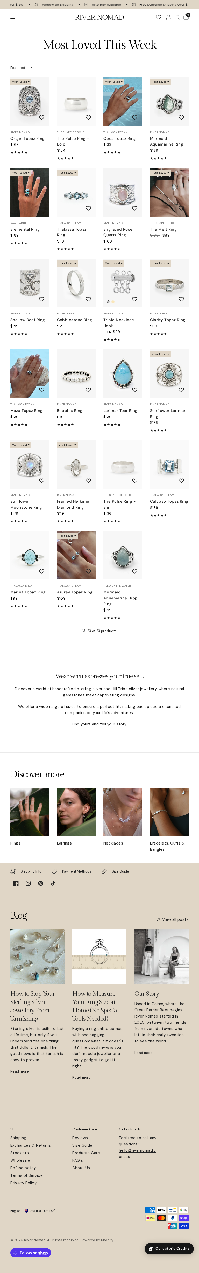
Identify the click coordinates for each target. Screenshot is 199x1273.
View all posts (175, 920)
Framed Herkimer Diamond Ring (74, 504)
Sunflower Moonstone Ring (26, 504)
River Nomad (20, 132)
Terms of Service (26, 1175)
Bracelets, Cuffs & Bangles (167, 846)
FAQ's (77, 1160)
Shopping (18, 1129)
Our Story (146, 994)
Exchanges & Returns (30, 1145)
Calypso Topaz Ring (169, 501)
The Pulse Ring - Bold (73, 141)
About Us (81, 1168)
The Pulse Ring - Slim (119, 504)
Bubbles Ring (70, 410)
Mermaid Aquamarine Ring (166, 141)
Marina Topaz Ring (28, 592)
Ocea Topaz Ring (119, 138)
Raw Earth (18, 223)
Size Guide (82, 1145)
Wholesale (20, 1160)
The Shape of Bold (71, 132)
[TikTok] (53, 883)
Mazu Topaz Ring (26, 410)
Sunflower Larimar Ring (168, 413)
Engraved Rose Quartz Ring (118, 232)
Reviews (80, 1137)
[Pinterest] (40, 883)
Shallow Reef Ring (27, 319)
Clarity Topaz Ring (168, 319)
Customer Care (84, 1129)
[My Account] (168, 17)
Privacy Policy (23, 1183)
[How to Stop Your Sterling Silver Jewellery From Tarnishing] (37, 956)
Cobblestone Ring (74, 319)
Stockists (19, 1153)
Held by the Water (117, 585)
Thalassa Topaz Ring (72, 232)
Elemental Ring (25, 229)
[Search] (177, 17)
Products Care (86, 1153)
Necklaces (113, 843)
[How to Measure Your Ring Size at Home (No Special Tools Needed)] (99, 956)
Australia (42, 1211)
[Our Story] (161, 956)
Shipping (18, 1137)
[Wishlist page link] (158, 17)
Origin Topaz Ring (27, 138)
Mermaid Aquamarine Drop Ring (120, 598)
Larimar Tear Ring (120, 410)
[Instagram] (28, 883)
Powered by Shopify (97, 1240)
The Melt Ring (163, 229)
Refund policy (23, 1168)
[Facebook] (16, 883)
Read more (19, 1071)
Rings (15, 843)
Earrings (64, 843)
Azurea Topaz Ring (75, 592)
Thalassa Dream (115, 132)
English (15, 1211)
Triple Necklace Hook (118, 322)
